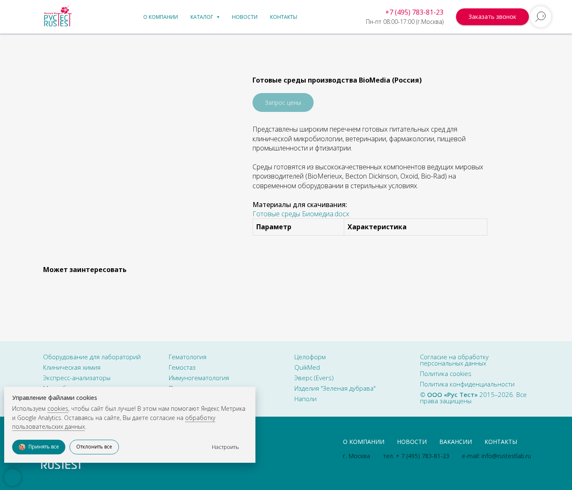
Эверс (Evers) (314, 377)
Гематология (187, 357)
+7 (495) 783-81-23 (414, 12)
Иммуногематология (199, 377)
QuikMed (307, 367)
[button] (492, 16)
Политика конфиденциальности (467, 384)
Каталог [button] (202, 17)
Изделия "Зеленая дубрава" (335, 388)
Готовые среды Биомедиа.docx (301, 213)
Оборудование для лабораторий (92, 357)
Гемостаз (182, 367)
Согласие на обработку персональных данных (454, 360)
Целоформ (310, 357)
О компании (160, 17)
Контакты (283, 17)
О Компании (363, 442)
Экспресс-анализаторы (77, 377)
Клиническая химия (71, 367)
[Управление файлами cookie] (12, 477)
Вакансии (455, 442)
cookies (57, 408)
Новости (245, 17)
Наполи (305, 398)
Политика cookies (446, 373)
